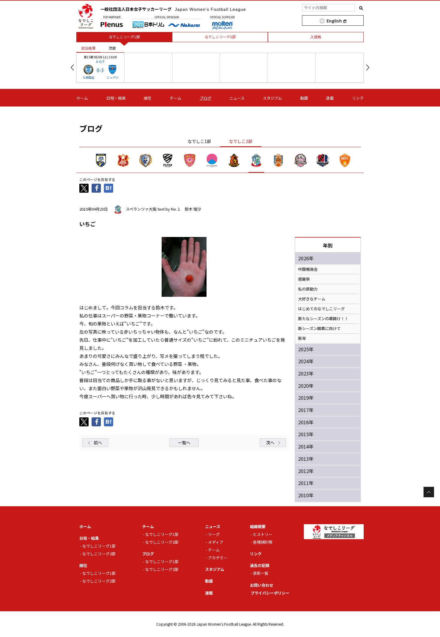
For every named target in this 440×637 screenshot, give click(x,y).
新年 (302, 338)
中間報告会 (308, 269)
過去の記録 (259, 565)
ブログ (205, 98)
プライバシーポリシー (270, 593)
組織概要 (257, 526)
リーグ (214, 534)
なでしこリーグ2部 (99, 554)
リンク (358, 98)
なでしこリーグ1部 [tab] (124, 36)
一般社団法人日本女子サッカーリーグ (173, 9)
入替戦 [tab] (315, 36)
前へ (98, 443)
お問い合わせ (261, 585)
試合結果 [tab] (88, 48)
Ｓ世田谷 (88, 77)
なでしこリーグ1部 (99, 546)
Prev (72, 67)
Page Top (429, 492)
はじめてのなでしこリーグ (321, 308)
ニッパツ (113, 77)
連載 (330, 98)
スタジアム (272, 98)
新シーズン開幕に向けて (319, 328)
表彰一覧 (260, 573)
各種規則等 (262, 542)
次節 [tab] (112, 48)
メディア (215, 542)
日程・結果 (116, 98)
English (334, 21)
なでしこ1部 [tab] (199, 141)
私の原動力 (308, 289)
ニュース (237, 98)
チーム (175, 98)
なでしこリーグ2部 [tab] (220, 36)
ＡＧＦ (100, 61)
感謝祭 (304, 279)
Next (367, 67)
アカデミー (217, 557)
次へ (270, 443)
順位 (147, 98)
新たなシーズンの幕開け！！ (323, 318)
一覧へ (184, 443)
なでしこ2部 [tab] (240, 141)
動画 (304, 98)
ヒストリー (262, 534)
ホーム (82, 98)
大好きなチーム (311, 299)
